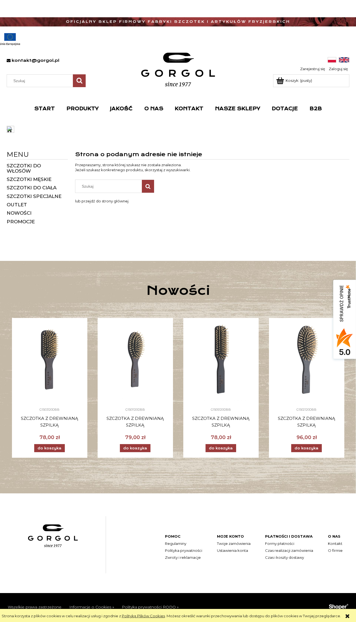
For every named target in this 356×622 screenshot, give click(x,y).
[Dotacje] (10, 39)
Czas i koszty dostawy (284, 557)
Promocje (21, 221)
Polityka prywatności (183, 550)
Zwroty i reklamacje (183, 557)
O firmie (335, 550)
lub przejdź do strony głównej (101, 201)
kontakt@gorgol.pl (35, 60)
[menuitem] (44, 108)
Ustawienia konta (232, 550)
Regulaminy (175, 543)
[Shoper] (338, 606)
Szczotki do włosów (24, 168)
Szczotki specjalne (34, 196)
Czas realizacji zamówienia (289, 550)
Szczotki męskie (29, 179)
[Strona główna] (178, 70)
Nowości (19, 213)
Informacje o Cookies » (91, 606)
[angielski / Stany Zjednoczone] (344, 59)
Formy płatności (279, 543)
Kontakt (335, 543)
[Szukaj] (79, 80)
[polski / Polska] (332, 59)
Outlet (17, 204)
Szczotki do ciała (31, 187)
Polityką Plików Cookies (143, 616)
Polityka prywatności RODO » (150, 606)
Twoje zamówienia (234, 543)
